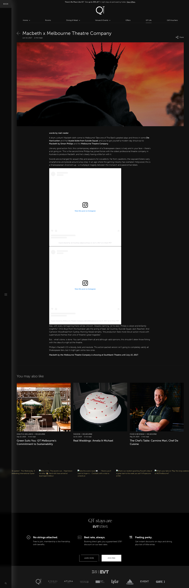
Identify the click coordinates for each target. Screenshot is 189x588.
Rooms (48, 20)
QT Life (148, 20)
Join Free (111, 558)
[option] (100, 2)
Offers (128, 20)
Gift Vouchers (172, 20)
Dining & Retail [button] (72, 20)
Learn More (89, 558)
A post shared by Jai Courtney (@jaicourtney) (74, 243)
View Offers (130, 2)
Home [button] (25, 20)
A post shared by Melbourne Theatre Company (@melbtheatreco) (74, 321)
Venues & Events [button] (101, 20)
